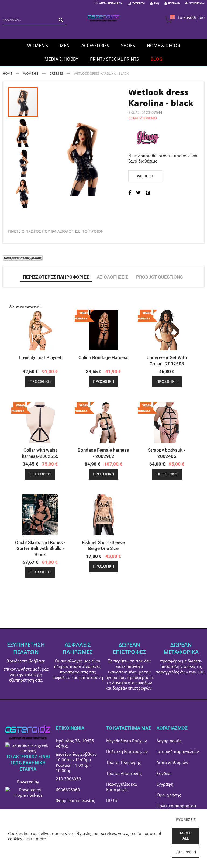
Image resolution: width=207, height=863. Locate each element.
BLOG (111, 800)
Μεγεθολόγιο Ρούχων (126, 740)
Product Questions (159, 277)
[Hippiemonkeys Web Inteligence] (27, 795)
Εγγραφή (174, 3)
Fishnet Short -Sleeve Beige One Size (103, 545)
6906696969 (68, 789)
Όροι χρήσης (169, 794)
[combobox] (34, 20)
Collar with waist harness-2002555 (40, 453)
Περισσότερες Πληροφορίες (56, 277)
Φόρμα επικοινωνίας (75, 800)
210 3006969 (68, 778)
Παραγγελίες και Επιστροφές (121, 786)
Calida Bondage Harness (103, 357)
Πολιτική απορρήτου (176, 805)
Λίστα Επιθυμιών (110, 3)
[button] (23, 132)
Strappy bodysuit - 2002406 (166, 453)
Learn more (35, 838)
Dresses (56, 73)
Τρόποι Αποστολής (124, 773)
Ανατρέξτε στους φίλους (23, 258)
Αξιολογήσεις (112, 277)
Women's (31, 73)
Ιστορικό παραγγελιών (178, 751)
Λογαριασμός (169, 740)
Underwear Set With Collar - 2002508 (167, 360)
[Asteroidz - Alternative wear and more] (103, 18)
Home (7, 73)
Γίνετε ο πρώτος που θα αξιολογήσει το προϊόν (56, 231)
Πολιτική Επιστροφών (127, 751)
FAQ (156, 3)
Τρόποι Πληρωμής (123, 762)
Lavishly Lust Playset (40, 357)
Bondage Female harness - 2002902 (103, 453)
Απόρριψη (186, 851)
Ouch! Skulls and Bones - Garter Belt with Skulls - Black (40, 549)
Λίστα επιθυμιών (172, 762)
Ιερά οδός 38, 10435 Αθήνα (75, 743)
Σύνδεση (165, 773)
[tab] (56, 276)
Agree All (185, 835)
